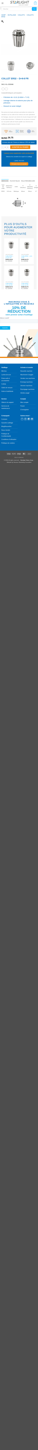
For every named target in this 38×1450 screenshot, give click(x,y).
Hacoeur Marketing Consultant (22, 462)
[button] (2, 3)
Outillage (12, 15)
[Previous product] (6, 88)
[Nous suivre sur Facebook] (22, 419)
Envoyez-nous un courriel (19, 164)
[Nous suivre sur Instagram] (25, 419)
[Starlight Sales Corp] (19, 3)
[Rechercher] (34, 9)
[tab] (5, 181)
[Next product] (3, 88)
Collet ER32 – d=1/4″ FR (10, 256)
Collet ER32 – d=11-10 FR (10, 284)
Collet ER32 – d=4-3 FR (26, 256)
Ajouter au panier (20, 147)
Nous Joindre (19, 457)
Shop (3, 15)
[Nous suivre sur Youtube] (32, 419)
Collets (21, 15)
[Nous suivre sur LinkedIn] (28, 419)
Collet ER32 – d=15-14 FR (25, 284)
